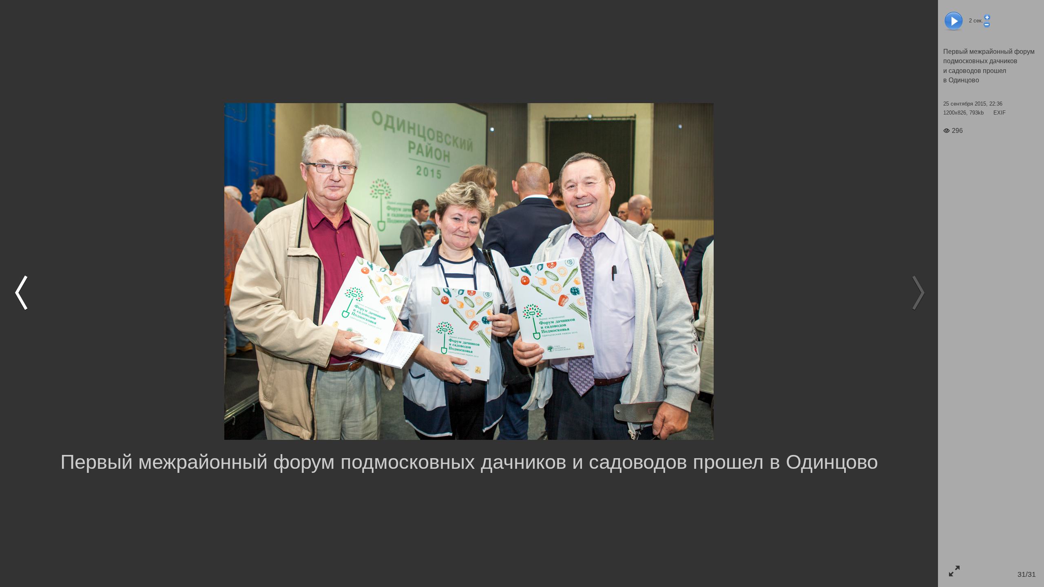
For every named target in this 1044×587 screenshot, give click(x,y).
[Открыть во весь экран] (954, 571)
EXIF (999, 113)
